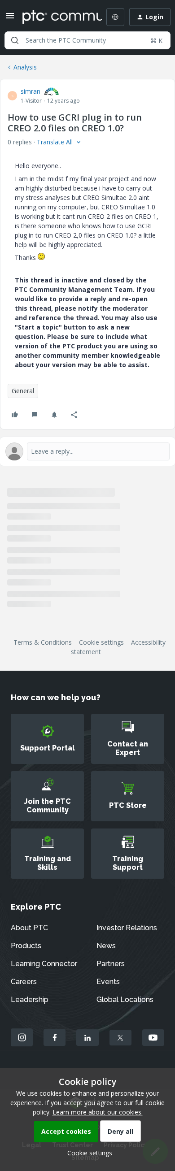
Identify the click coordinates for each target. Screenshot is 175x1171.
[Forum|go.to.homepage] (55, 17)
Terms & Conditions (42, 642)
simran (30, 91)
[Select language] (115, 17)
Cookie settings (101, 642)
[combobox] (87, 40)
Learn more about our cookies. (97, 1112)
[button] (9, 18)
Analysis (25, 67)
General (23, 390)
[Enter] (14, 40)
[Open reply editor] (87, 451)
